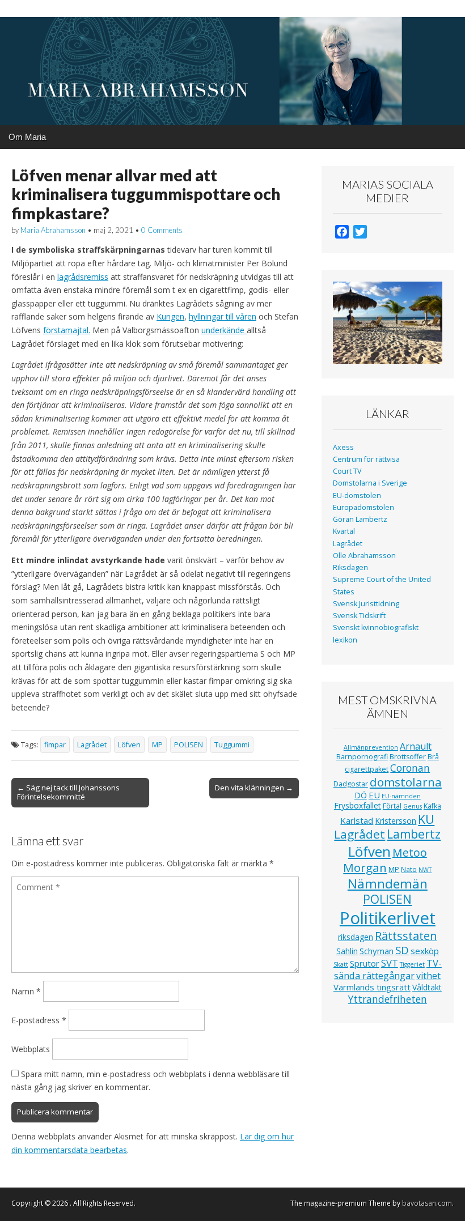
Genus (412, 806)
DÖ (360, 795)
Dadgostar (350, 784)
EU (374, 795)
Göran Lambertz (360, 519)
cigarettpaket (366, 769)
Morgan (365, 867)
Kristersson (395, 820)
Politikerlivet (388, 918)
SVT (389, 962)
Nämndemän (388, 883)
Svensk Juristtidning (366, 604)
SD (402, 950)
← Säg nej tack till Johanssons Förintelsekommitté (68, 792)
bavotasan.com (427, 1203)
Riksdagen (350, 567)
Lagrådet (92, 745)
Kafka (432, 806)
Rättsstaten (406, 935)
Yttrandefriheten (387, 999)
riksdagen (355, 936)
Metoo (409, 852)
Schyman (377, 950)
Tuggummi (232, 745)
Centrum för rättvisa (366, 459)
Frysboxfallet (357, 805)
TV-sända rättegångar (388, 969)
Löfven (129, 745)
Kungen (170, 316)
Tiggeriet (412, 964)
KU (426, 819)
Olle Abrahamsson (364, 555)
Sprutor (364, 963)
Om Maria (27, 137)
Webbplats (30, 1049)
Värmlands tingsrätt (372, 987)
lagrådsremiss (82, 276)
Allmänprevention (371, 747)
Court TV (347, 471)
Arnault (416, 746)
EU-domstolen (357, 495)
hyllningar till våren (222, 316)
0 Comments (162, 230)
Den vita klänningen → (254, 787)
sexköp (425, 950)
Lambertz (414, 834)
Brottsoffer (408, 756)
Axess (343, 447)
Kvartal (344, 531)
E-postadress (38, 1020)
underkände (224, 330)
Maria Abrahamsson (53, 230)
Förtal (392, 806)
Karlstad (356, 820)
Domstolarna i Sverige (370, 483)
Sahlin (347, 951)
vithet (428, 975)
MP (157, 745)
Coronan (410, 768)
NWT (425, 870)
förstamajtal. (66, 330)
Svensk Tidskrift (359, 615)
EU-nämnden (401, 796)
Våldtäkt (427, 987)
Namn (26, 991)
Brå (433, 756)
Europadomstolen (363, 507)
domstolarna (406, 782)
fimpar (55, 745)
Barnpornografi (362, 756)
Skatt (340, 964)
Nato (409, 869)
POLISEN (188, 745)
